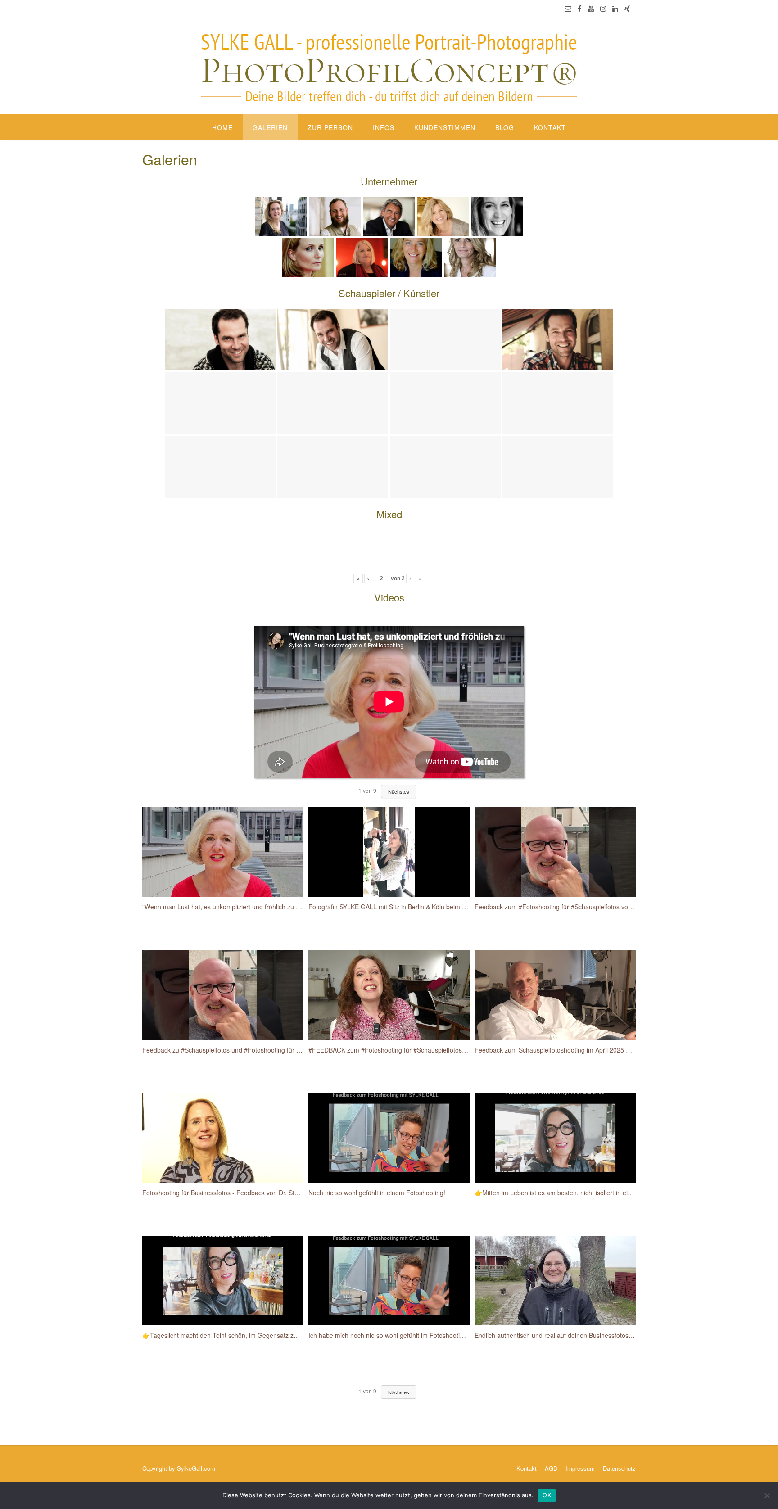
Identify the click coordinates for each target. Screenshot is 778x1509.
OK (547, 1495)
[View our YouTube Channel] (591, 8)
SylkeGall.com (196, 1468)
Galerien (270, 127)
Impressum (580, 1468)
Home (222, 127)
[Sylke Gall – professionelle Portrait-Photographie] (389, 65)
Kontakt (550, 127)
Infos (383, 127)
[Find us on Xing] (627, 8)
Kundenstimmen (444, 127)
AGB (551, 1468)
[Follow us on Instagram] (603, 8)
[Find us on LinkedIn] (615, 8)
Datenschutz (619, 1468)
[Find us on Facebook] (579, 8)
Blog (504, 127)
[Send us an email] (567, 8)
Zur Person (330, 127)
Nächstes (398, 1392)
